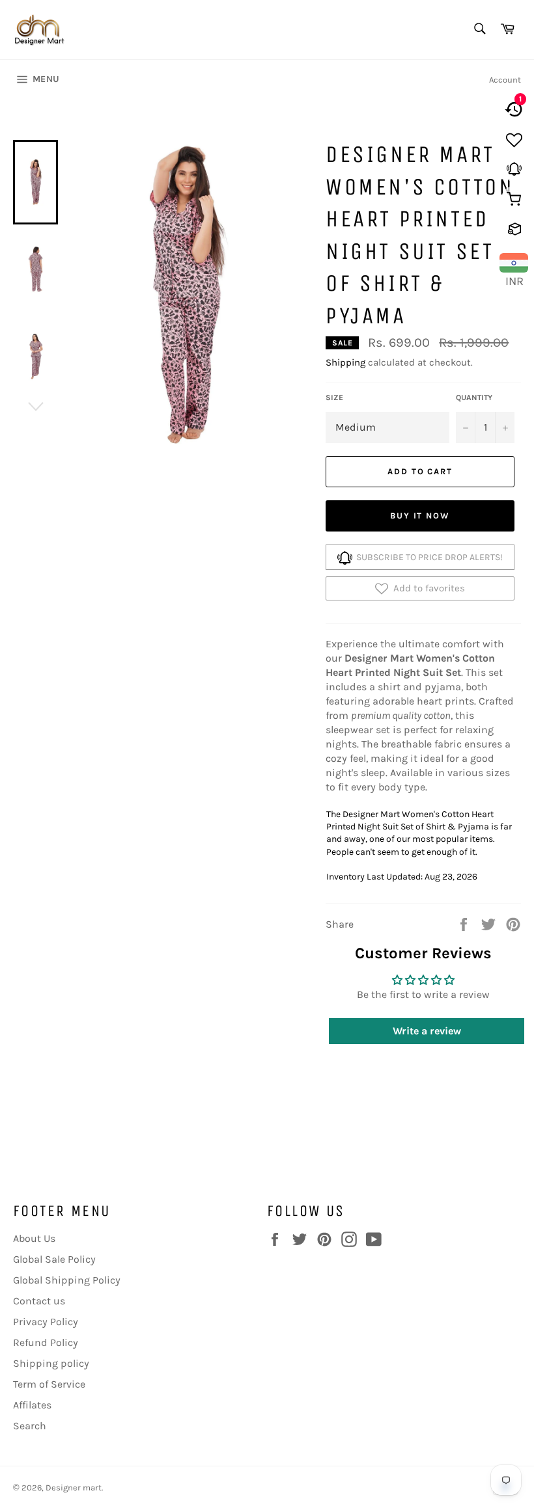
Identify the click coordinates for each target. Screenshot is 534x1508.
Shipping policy (51, 1363)
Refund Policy (45, 1342)
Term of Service (49, 1384)
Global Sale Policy (54, 1259)
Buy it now (420, 515)
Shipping (345, 362)
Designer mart (74, 1487)
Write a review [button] (427, 1031)
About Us (34, 1238)
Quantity (474, 397)
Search (29, 1426)
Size (334, 397)
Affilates (32, 1405)
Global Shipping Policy (66, 1280)
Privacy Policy (45, 1321)
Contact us (39, 1301)
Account (505, 80)
